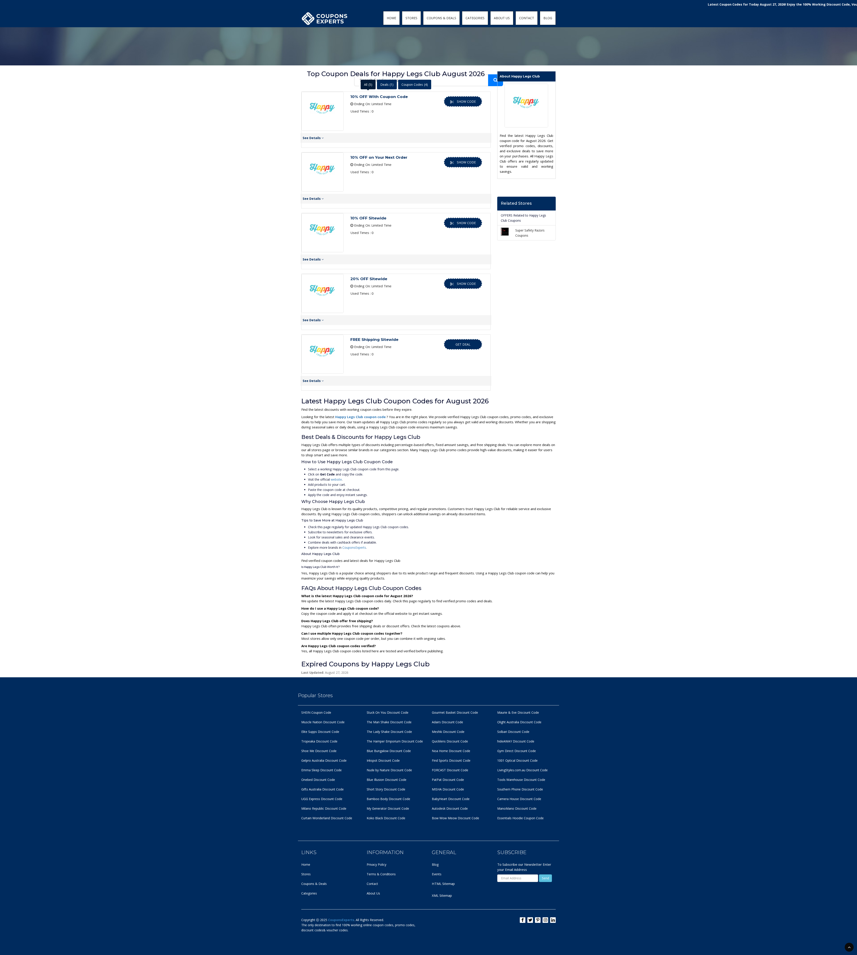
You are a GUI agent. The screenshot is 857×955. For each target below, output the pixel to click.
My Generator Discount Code (388, 808)
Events (436, 874)
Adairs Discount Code (447, 722)
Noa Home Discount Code (451, 751)
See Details (312, 138)
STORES (411, 18)
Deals (386, 84)
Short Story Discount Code (386, 789)
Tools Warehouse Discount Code (521, 780)
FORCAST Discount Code (450, 770)
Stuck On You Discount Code (387, 712)
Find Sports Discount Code (451, 760)
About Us (373, 893)
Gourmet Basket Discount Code (455, 712)
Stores (306, 874)
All (368, 84)
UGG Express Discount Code (321, 799)
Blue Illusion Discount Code (386, 780)
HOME (391, 18)
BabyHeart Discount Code (451, 799)
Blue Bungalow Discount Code (389, 751)
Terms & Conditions (381, 874)
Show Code (466, 101)
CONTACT (526, 18)
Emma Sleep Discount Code (321, 770)
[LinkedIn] (553, 920)
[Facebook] (522, 920)
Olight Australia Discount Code (519, 722)
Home (305, 864)
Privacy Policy (376, 864)
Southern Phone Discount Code (520, 789)
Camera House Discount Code (519, 799)
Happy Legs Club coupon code (361, 417)
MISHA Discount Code (448, 789)
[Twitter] (530, 920)
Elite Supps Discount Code (320, 732)
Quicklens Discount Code (450, 741)
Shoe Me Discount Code (319, 751)
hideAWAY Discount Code (515, 741)
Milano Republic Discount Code (323, 808)
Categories (309, 893)
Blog (435, 864)
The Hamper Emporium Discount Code (395, 741)
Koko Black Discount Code (386, 818)
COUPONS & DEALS (441, 18)
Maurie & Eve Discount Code (518, 712)
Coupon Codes (414, 84)
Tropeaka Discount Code (319, 741)
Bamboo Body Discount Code (388, 799)
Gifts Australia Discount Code (322, 789)
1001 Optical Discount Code (517, 760)
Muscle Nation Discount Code (323, 722)
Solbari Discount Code (513, 732)
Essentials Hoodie (510, 818)
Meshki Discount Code (448, 732)
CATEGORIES (475, 18)
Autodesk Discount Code (450, 808)
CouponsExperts (354, 547)
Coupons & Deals (314, 884)
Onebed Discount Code (318, 780)
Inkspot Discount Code (383, 760)
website (336, 479)
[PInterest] (538, 920)
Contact (372, 884)
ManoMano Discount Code (517, 808)
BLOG (547, 18)
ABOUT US (502, 18)
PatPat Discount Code (448, 780)
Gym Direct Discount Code (516, 751)
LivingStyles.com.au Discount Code (522, 770)
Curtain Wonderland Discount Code (326, 818)
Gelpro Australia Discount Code (324, 760)
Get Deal (463, 344)
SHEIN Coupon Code (316, 712)
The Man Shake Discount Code (389, 722)
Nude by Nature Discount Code (389, 770)
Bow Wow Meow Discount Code (455, 818)
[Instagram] (545, 920)
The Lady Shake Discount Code (389, 732)
